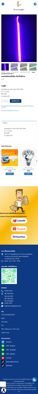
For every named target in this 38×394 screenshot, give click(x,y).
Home (3, 72)
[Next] (33, 38)
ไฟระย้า (13, 383)
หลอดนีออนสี (10, 110)
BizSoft (22, 381)
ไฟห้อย (25, 387)
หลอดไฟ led (27, 389)
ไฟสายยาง (16, 110)
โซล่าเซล (24, 385)
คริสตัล (20, 387)
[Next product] (3, 82)
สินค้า (8, 72)
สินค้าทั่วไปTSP (9, 106)
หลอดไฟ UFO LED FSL (10, 169)
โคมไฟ (30, 385)
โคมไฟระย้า (7, 383)
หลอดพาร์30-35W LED (28, 169)
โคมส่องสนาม (21, 383)
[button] (3, 4)
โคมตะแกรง (13, 387)
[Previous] (4, 38)
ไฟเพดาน (30, 387)
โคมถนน (7, 389)
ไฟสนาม (14, 385)
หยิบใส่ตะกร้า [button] (9, 174)
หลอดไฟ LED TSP (25, 72)
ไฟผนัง (19, 385)
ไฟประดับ (14, 389)
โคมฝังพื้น (28, 383)
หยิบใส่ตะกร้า (16, 101)
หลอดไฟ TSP (15, 72)
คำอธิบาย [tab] (5, 123)
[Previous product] (6, 82)
